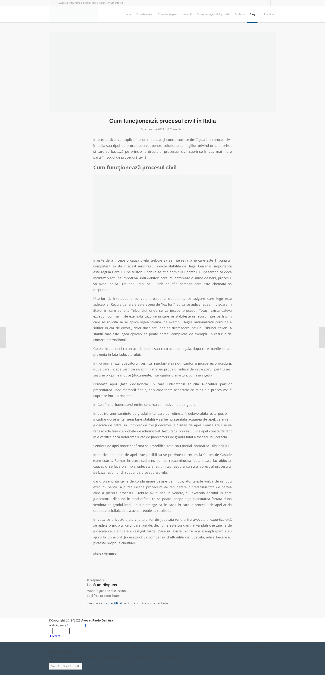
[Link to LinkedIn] (268, 3)
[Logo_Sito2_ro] (73, 14)
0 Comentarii (175, 129)
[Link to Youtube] (256, 3)
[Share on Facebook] (96, 564)
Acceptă (55, 666)
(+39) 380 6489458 (114, 2)
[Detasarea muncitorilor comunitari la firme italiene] (322, 337)
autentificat (114, 603)
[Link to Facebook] (262, 3)
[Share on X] (96, 570)
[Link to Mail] (273, 3)
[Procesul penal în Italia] (3, 337)
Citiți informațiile (71, 666)
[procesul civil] (162, 72)
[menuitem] (128, 14)
